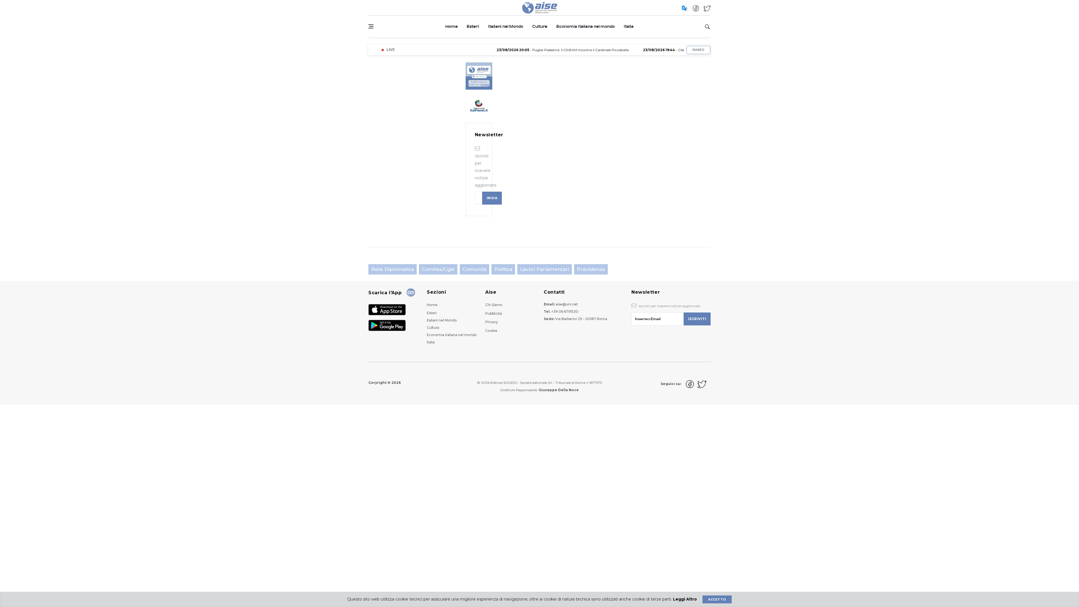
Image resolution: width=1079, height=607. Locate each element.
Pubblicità (493, 313)
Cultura (539, 26)
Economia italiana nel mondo (585, 26)
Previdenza (591, 269)
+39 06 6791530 (564, 311)
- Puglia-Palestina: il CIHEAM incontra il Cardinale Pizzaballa (546, 50)
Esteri (473, 26)
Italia (629, 26)
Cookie (491, 331)
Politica (503, 269)
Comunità (474, 269)
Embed (698, 50)
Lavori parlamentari (544, 269)
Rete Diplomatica (392, 269)
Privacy (491, 322)
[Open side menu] (370, 26)
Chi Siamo (493, 305)
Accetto (717, 599)
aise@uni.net (567, 304)
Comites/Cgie (438, 269)
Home (451, 26)
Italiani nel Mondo (505, 26)
